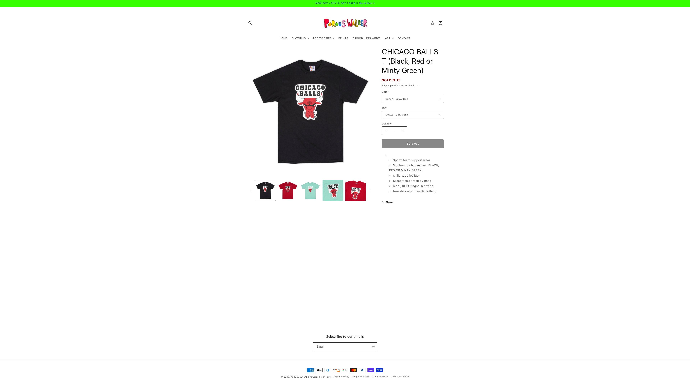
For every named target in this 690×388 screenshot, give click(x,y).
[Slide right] (371, 190)
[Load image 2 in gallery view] (287, 190)
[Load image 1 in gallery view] (265, 190)
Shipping (387, 85)
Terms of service (400, 376)
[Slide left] (250, 190)
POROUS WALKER (300, 377)
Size (384, 107)
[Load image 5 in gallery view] (355, 190)
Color (385, 91)
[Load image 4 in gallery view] (333, 190)
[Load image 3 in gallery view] (310, 190)
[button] (250, 23)
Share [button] (389, 202)
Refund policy (341, 376)
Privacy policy (380, 376)
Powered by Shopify (320, 377)
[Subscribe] (373, 346)
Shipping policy (361, 376)
